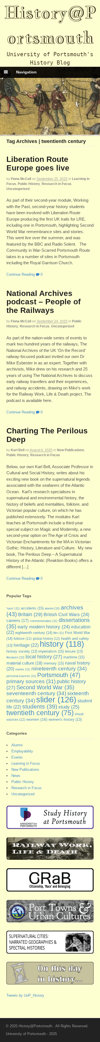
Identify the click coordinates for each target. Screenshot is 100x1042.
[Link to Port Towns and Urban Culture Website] (50, 920)
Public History (29, 184)
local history (44, 657)
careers (17, 620)
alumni (52, 608)
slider (56, 699)
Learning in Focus (25, 763)
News (15, 776)
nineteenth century (59, 668)
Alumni (16, 745)
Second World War (45, 687)
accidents (32, 608)
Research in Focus (56, 184)
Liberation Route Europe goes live (37, 163)
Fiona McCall (21, 179)
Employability (22, 751)
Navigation (26, 72)
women (37, 719)
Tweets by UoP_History (25, 995)
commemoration (44, 621)
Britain (30, 614)
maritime (73, 657)
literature (15, 657)
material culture (24, 663)
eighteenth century (33, 633)
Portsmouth (58, 674)
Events (17, 757)
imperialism (51, 651)
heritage (26, 645)
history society (21, 651)
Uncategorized (17, 189)
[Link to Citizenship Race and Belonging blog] (50, 889)
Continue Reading (20, 274)
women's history (65, 720)
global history (46, 639)
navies (22, 669)
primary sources (31, 681)
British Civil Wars (66, 614)
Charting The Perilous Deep (47, 435)
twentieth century (40, 713)
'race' (13, 608)
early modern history (44, 626)
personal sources (21, 676)
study (68, 707)
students (39, 706)
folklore (23, 639)
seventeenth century (36, 693)
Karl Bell (17, 450)
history (62, 643)
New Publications (70, 450)
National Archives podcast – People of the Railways (43, 302)
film (58, 632)
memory (54, 663)
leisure (74, 651)
